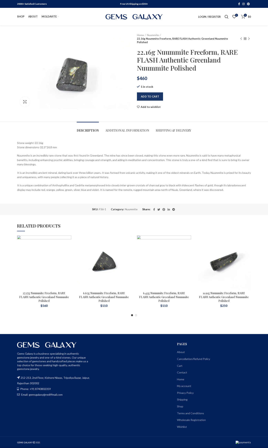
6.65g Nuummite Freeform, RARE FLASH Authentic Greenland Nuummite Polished (104, 297)
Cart (179, 365)
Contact (182, 372)
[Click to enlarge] (25, 102)
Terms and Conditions (190, 413)
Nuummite (153, 35)
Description (88, 130)
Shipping (182, 399)
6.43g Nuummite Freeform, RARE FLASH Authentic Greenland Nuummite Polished (164, 297)
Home (140, 35)
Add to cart (150, 96)
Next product (249, 39)
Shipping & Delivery (173, 130)
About (181, 352)
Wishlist (182, 426)
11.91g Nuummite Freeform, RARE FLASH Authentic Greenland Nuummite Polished (224, 297)
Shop (180, 406)
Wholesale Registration (191, 420)
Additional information (127, 130)
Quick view (68, 259)
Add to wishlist (151, 107)
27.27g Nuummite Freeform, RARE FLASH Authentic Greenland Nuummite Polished (44, 297)
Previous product (241, 39)
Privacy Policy (185, 392)
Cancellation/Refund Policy (193, 359)
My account (184, 386)
